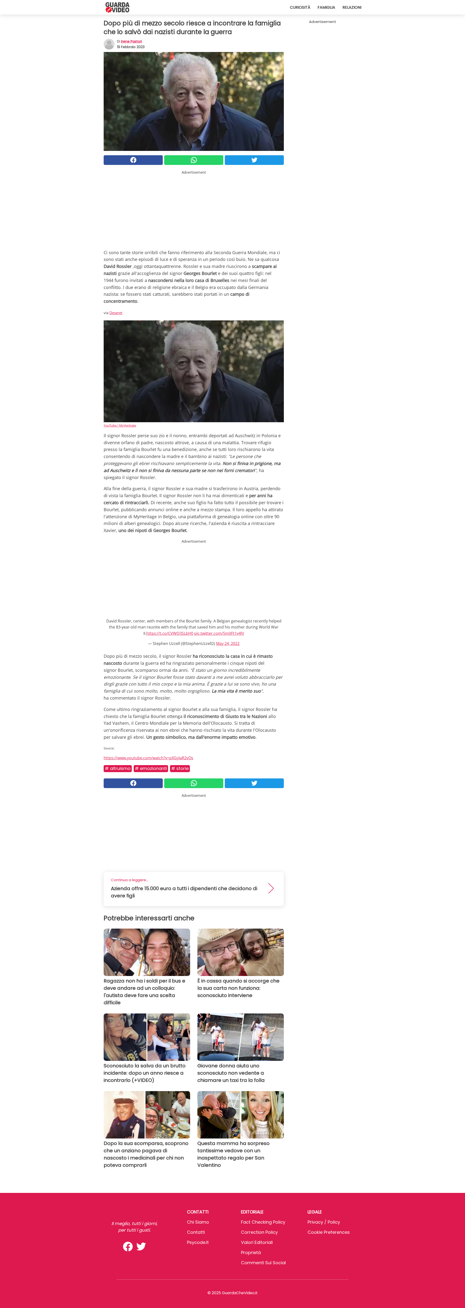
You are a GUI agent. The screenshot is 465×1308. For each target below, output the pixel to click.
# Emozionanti (151, 768)
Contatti (196, 1232)
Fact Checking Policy (263, 1222)
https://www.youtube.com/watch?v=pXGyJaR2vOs (148, 758)
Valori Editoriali (257, 1242)
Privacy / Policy (324, 1222)
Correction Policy (259, 1232)
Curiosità (300, 7)
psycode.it (198, 1242)
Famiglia (326, 7)
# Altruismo (118, 768)
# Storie (180, 768)
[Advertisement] (193, 209)
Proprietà (251, 1252)
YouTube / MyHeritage (120, 425)
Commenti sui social (263, 1263)
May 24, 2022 (228, 643)
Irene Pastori (131, 41)
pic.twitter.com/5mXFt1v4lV (219, 633)
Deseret (115, 312)
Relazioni (351, 7)
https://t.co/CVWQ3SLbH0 (169, 633)
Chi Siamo (198, 1222)
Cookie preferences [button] (329, 1232)
